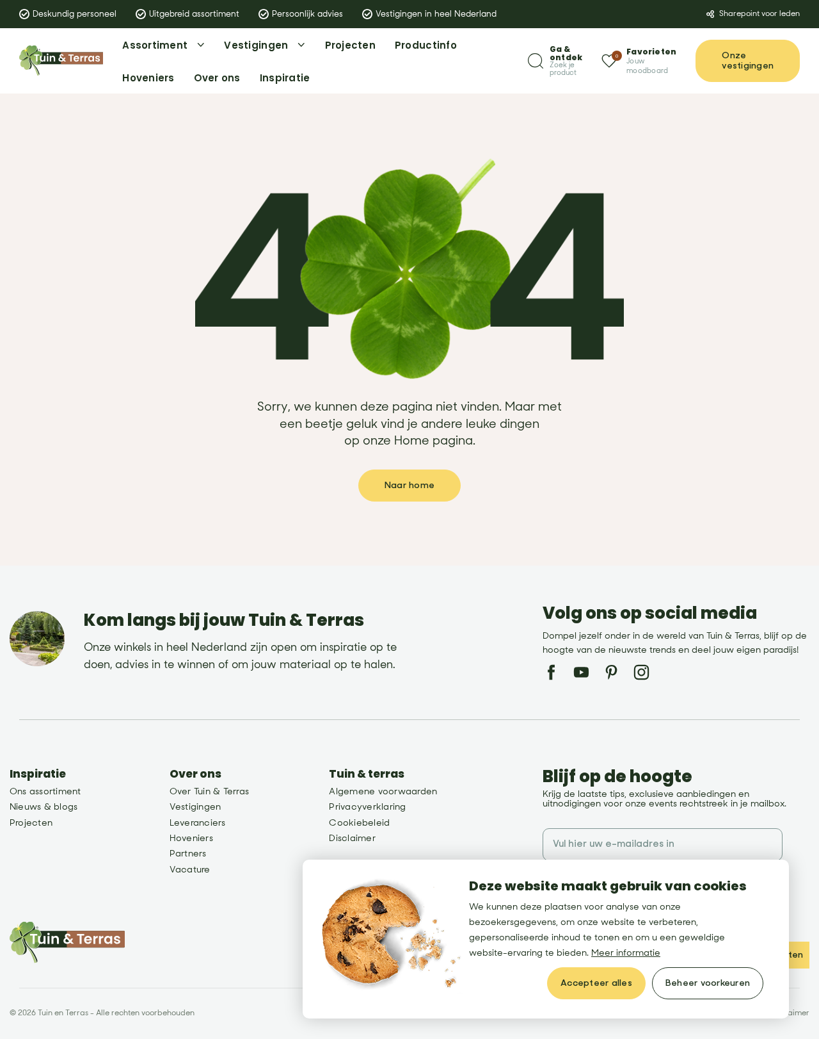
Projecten (31, 822)
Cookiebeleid (359, 822)
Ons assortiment (45, 791)
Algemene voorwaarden (383, 791)
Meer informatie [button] (625, 952)
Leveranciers (198, 822)
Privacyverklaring (367, 806)
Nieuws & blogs (43, 806)
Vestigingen (195, 806)
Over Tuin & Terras (209, 791)
